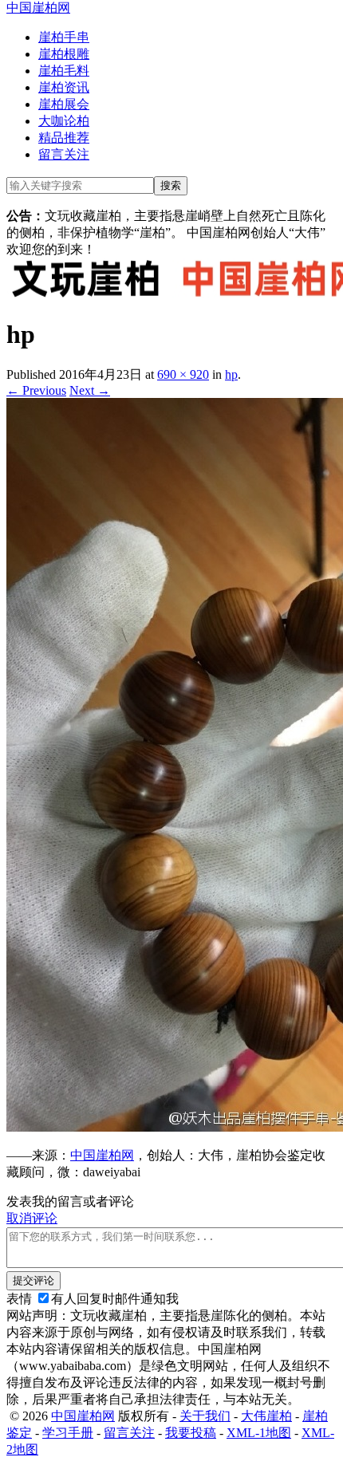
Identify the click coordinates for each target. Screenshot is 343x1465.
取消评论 (31, 1218)
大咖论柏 (63, 121)
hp (231, 374)
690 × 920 (183, 374)
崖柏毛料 (63, 70)
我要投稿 (190, 1432)
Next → (89, 390)
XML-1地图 (259, 1432)
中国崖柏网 (38, 7)
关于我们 (205, 1416)
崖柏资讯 (63, 87)
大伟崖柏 (266, 1416)
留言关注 (63, 154)
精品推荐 (63, 137)
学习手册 (67, 1432)
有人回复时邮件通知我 (115, 1299)
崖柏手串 (63, 37)
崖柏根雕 (63, 54)
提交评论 (33, 1280)
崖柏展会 (63, 104)
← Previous (36, 390)
